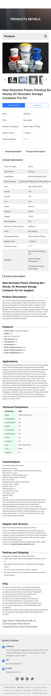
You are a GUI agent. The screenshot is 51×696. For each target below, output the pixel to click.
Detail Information (13, 151)
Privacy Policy (9, 687)
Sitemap (20, 687)
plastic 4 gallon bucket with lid (22, 621)
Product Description (35, 151)
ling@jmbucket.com (13, 672)
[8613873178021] (32, 680)
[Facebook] (22, 680)
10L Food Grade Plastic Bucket (16, 624)
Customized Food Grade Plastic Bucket (19, 627)
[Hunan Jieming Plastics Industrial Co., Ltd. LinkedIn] (27, 680)
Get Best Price (13, 105)
